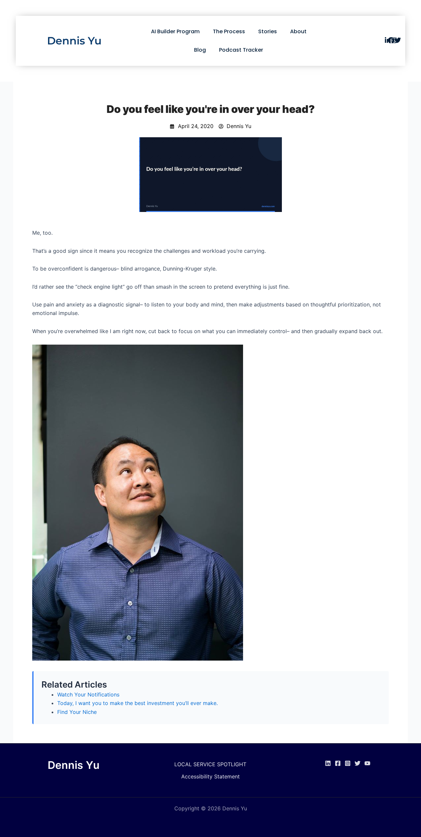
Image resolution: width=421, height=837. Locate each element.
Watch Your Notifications (88, 694)
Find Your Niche (77, 712)
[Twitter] (357, 763)
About (298, 31)
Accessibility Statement (210, 776)
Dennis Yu (74, 40)
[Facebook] (338, 763)
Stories (267, 31)
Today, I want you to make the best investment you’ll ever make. (137, 703)
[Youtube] (367, 763)
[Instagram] (348, 763)
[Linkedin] (328, 763)
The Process (229, 31)
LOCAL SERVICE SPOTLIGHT (210, 764)
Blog (200, 50)
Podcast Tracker (241, 50)
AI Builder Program (175, 31)
